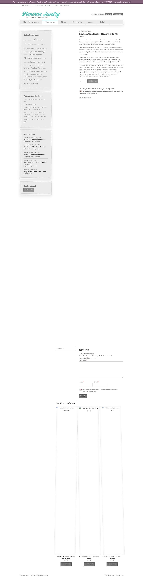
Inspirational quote (28, 65)
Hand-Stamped (40, 62)
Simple (26, 74)
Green (32, 62)
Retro (33, 71)
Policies (103, 22)
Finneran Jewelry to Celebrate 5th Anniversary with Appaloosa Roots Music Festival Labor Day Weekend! (35, 114)
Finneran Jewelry (40, 14)
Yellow (35, 83)
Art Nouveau (34, 44)
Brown (34, 48)
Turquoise (34, 74)
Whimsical (39, 80)
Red (29, 71)
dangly (29, 52)
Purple (25, 71)
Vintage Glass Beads (34, 76)
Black (26, 48)
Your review (83, 360)
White (27, 83)
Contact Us (77, 22)
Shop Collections (30, 22)
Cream (38, 48)
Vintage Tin (30, 79)
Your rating (83, 358)
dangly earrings (38, 52)
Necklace (40, 65)
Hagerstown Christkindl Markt (35, 162)
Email (96, 382)
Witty (31, 84)
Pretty (44, 68)
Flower (33, 58)
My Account (25, 5)
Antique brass (27, 40)
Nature (35, 65)
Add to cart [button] (66, 564)
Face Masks (50, 22)
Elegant (32, 55)
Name (81, 382)
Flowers (39, 58)
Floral (27, 58)
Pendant (34, 68)
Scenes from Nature (41, 71)
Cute (42, 48)
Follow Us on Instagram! (42, 5)
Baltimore (40, 44)
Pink (40, 68)
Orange (27, 68)
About (90, 22)
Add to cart (93, 81)
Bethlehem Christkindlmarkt (34, 139)
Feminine (38, 55)
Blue (30, 48)
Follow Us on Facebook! (61, 5)
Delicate (26, 55)
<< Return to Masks (85, 31)
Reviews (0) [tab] (60, 348)
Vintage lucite (43, 76)
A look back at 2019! (30, 104)
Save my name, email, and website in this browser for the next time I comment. (100, 390)
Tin (30, 74)
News (63, 22)
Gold (28, 62)
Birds (43, 44)
